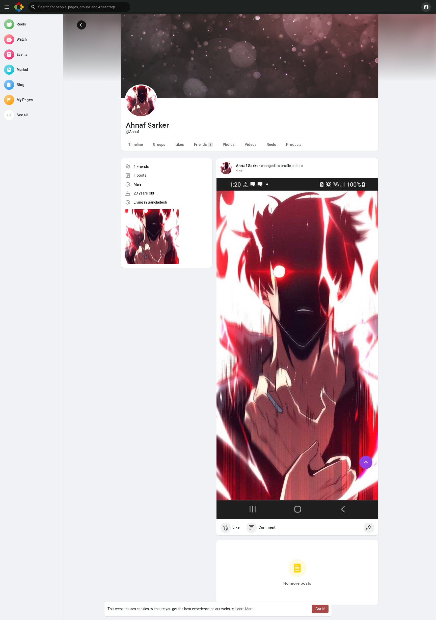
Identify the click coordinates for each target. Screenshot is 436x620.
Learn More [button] (244, 609)
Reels (271, 145)
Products (294, 145)
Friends (202, 145)
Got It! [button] (320, 609)
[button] (79, 7)
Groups (159, 145)
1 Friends (141, 166)
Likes (179, 145)
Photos (229, 145)
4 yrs (239, 170)
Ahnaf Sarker (248, 165)
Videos (251, 145)
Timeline (135, 145)
